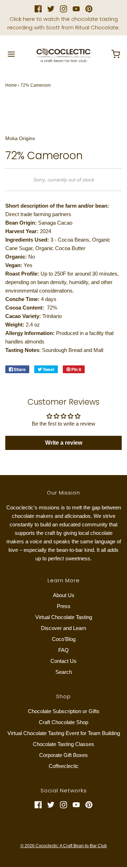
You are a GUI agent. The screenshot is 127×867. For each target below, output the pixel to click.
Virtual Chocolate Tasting (63, 617)
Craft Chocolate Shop (63, 722)
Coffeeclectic (64, 766)
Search (63, 672)
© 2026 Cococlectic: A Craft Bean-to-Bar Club (63, 845)
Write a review (63, 443)
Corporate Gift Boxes (63, 755)
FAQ (63, 650)
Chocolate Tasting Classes (63, 744)
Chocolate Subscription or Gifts (63, 711)
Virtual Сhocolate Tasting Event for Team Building (63, 733)
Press (64, 606)
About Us (63, 595)
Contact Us (63, 661)
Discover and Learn (63, 628)
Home (11, 85)
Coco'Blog (63, 639)
